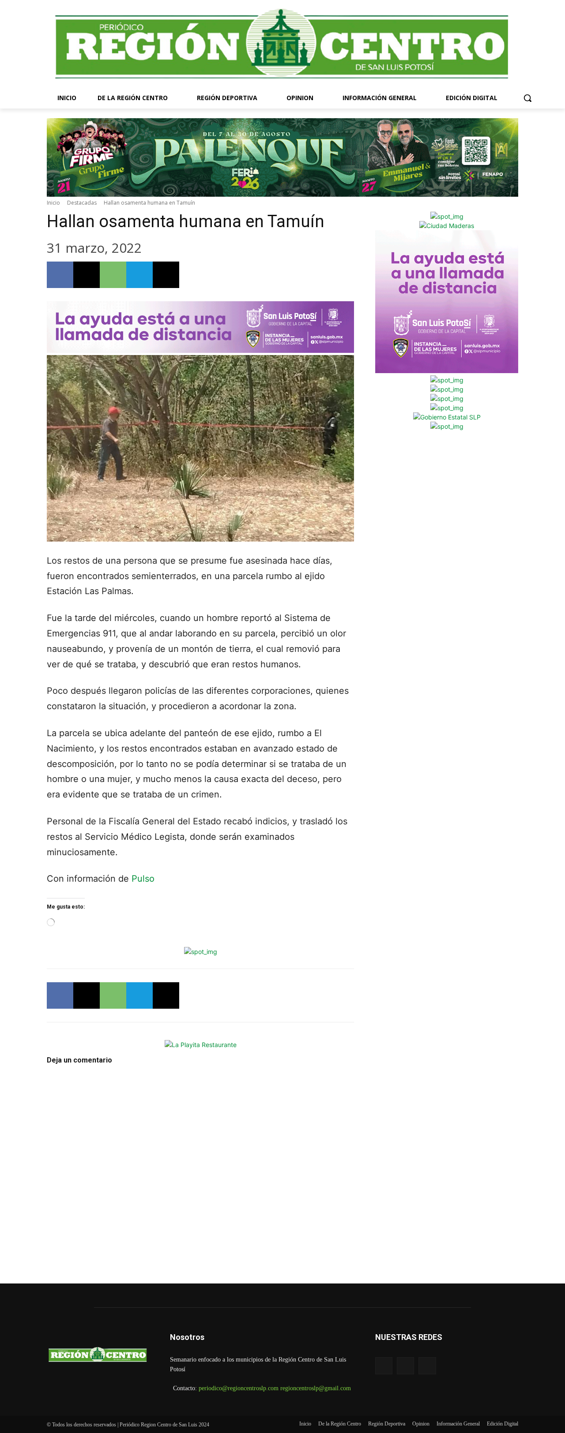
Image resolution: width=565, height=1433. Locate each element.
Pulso (143, 878)
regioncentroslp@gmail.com (315, 1388)
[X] (86, 275)
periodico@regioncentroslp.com (239, 1388)
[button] (527, 98)
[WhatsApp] (113, 275)
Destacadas (82, 202)
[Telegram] (139, 275)
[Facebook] (60, 275)
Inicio (53, 202)
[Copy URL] (166, 275)
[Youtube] (427, 1365)
